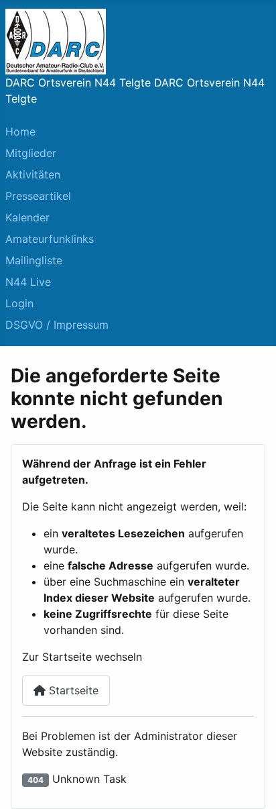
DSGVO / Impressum (57, 324)
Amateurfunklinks (49, 239)
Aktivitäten (32, 174)
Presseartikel (38, 196)
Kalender (27, 217)
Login (19, 303)
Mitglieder (30, 153)
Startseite (72, 690)
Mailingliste (33, 260)
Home (20, 131)
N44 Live (28, 281)
